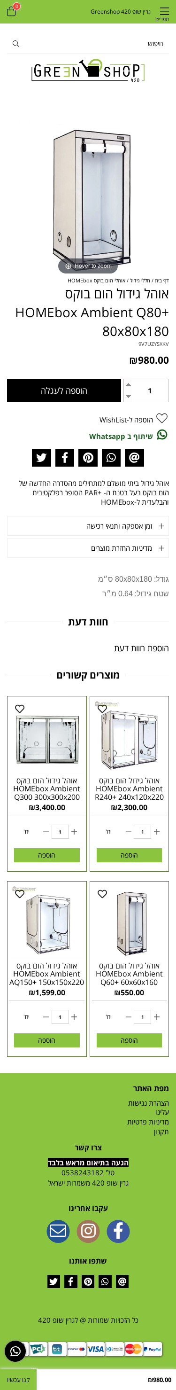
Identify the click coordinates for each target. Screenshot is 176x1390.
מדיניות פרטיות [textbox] (148, 1121)
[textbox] (88, 1178)
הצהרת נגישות (148, 1103)
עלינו (162, 1112)
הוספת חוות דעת (141, 648)
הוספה (129, 855)
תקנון (161, 1131)
